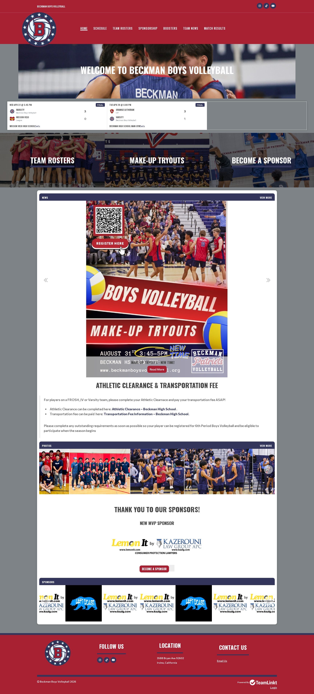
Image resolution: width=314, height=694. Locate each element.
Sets (37, 126)
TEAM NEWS (190, 28)
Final (100, 105)
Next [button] (268, 279)
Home (84, 28)
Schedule (100, 28)
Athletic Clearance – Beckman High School (144, 409)
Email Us (222, 660)
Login (273, 687)
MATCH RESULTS (215, 28)
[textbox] (157, 409)
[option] (57, 116)
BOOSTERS (170, 28)
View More (266, 197)
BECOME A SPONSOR (154, 569)
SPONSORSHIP (148, 28)
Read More (157, 369)
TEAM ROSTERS (123, 28)
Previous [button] (45, 279)
